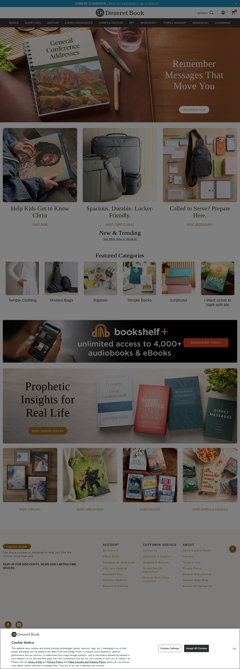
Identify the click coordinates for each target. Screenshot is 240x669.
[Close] (234, 649)
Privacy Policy (55, 662)
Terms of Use (35, 662)
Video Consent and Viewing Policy (87, 662)
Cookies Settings (169, 648)
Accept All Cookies (196, 648)
